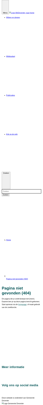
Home (8, 240)
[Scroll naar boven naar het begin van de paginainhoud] (21, 358)
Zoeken (6, 195)
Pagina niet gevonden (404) (17, 279)
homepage (22, 304)
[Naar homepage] (21, 13)
